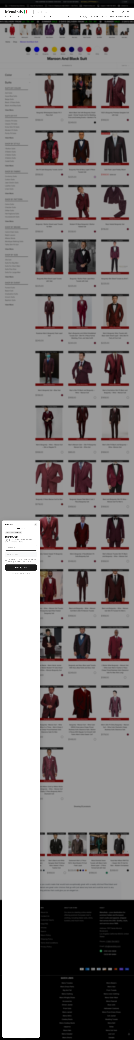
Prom (69, 17)
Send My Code (21, 567)
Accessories (62, 17)
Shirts (46, 17)
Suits (6, 17)
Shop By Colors (95, 17)
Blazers (34, 17)
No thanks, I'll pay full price (21, 573)
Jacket (27, 17)
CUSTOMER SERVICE (122, 17)
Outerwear (53, 17)
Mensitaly (20, 17)
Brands (75, 17)
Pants (40, 17)
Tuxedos (12, 17)
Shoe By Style (84, 17)
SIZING (112, 17)
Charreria (105, 17)
